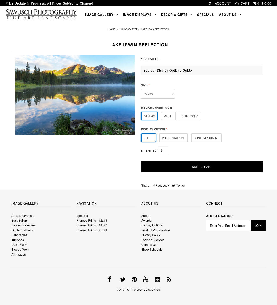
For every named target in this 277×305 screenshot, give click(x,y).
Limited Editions (22, 230)
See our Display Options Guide (167, 70)
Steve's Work (20, 249)
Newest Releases (23, 225)
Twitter (180, 185)
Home (112, 29)
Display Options (152, 225)
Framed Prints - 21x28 (91, 230)
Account (223, 3)
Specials (205, 14)
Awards (146, 220)
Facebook (162, 185)
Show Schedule (152, 249)
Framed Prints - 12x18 (91, 220)
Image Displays (137, 14)
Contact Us (148, 244)
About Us (228, 14)
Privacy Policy (150, 235)
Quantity (148, 151)
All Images (18, 254)
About (145, 215)
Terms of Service (152, 240)
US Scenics (152, 289)
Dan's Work (19, 244)
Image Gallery (99, 14)
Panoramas (19, 235)
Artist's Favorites (22, 215)
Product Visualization (155, 230)
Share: (145, 185)
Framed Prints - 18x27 (91, 225)
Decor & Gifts (174, 14)
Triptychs (17, 240)
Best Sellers (19, 220)
